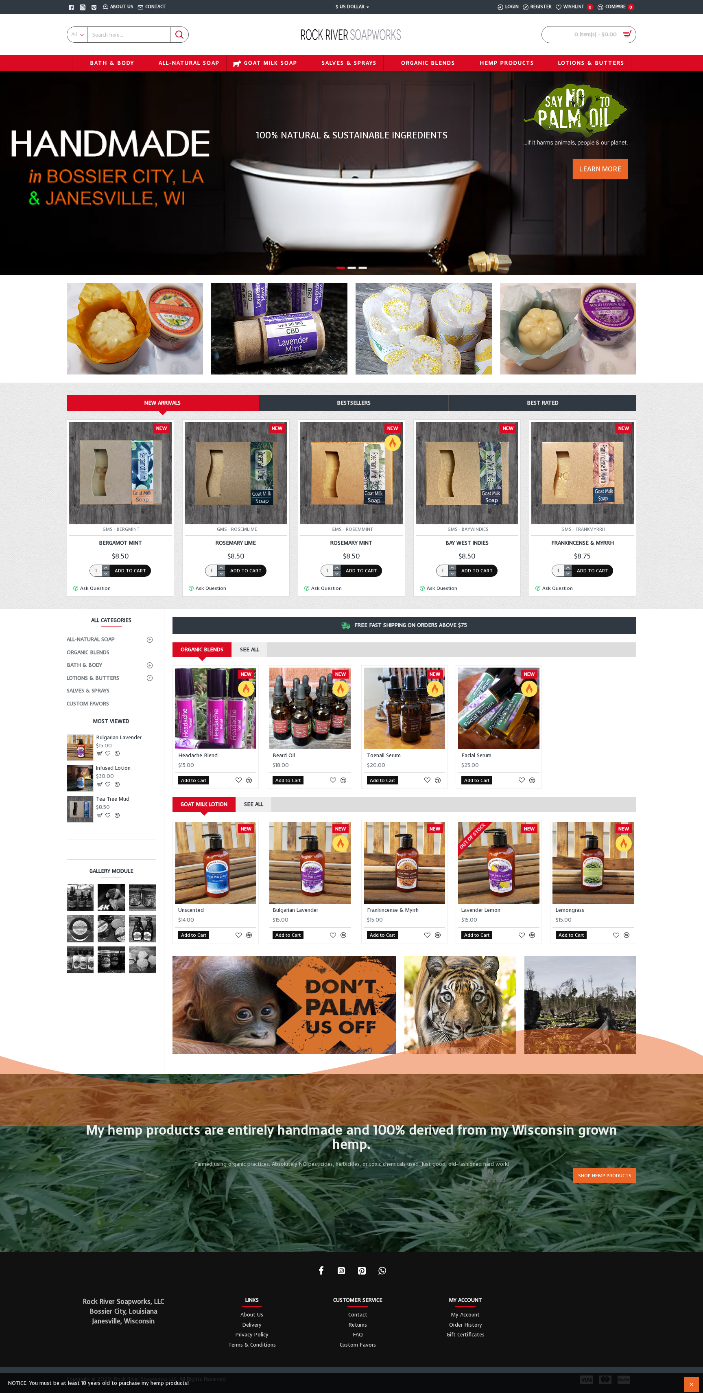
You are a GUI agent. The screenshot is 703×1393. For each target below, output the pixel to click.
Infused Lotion (113, 768)
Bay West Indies (467, 543)
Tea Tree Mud (112, 799)
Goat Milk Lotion (204, 804)
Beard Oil (284, 755)
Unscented (191, 910)
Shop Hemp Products (604, 1175)
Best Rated (543, 402)
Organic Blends (202, 649)
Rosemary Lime (236, 543)
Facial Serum (476, 755)
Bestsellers (354, 402)
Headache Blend (198, 755)
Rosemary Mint (351, 543)
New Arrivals (162, 402)
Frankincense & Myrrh (582, 543)
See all (249, 649)
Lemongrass (570, 910)
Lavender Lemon (480, 910)
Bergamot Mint (120, 543)
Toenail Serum (384, 755)
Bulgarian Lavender (119, 737)
